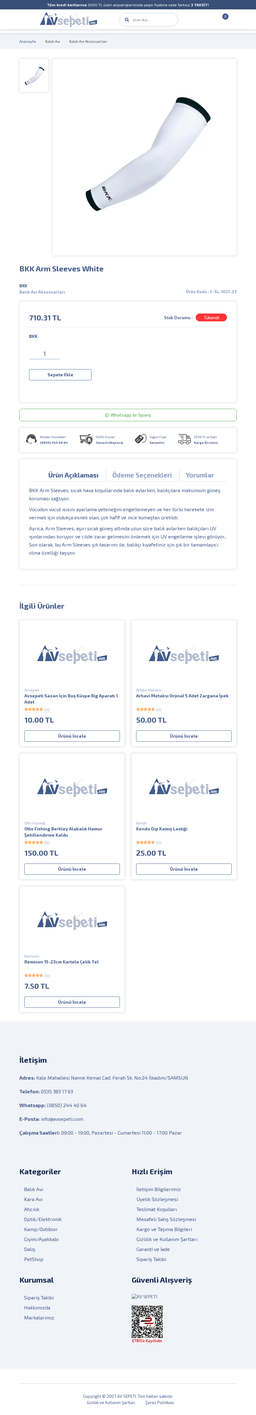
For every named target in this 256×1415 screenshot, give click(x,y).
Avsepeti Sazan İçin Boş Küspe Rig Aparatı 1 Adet (71, 699)
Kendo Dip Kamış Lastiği (161, 828)
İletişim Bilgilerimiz (158, 1189)
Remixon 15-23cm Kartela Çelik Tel (61, 961)
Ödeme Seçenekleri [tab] (142, 475)
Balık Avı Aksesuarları (88, 41)
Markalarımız (39, 1317)
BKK (23, 285)
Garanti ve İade (153, 1249)
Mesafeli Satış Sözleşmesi (166, 1219)
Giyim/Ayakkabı (41, 1239)
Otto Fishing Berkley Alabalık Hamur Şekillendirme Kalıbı (63, 832)
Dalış (29, 1249)
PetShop (33, 1259)
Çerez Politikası (159, 1402)
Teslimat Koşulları (156, 1209)
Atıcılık (31, 1209)
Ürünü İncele (72, 736)
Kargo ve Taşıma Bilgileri (164, 1229)
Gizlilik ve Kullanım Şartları (166, 1239)
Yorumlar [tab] (200, 475)
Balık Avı (52, 41)
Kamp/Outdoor (41, 1229)
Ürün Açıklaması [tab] (73, 475)
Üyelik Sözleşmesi (157, 1199)
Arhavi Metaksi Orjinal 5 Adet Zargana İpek (182, 695)
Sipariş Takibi (151, 1259)
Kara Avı (33, 1199)
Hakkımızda (37, 1307)
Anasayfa (27, 41)
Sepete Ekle (60, 374)
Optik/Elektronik (43, 1219)
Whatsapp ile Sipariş (131, 415)
